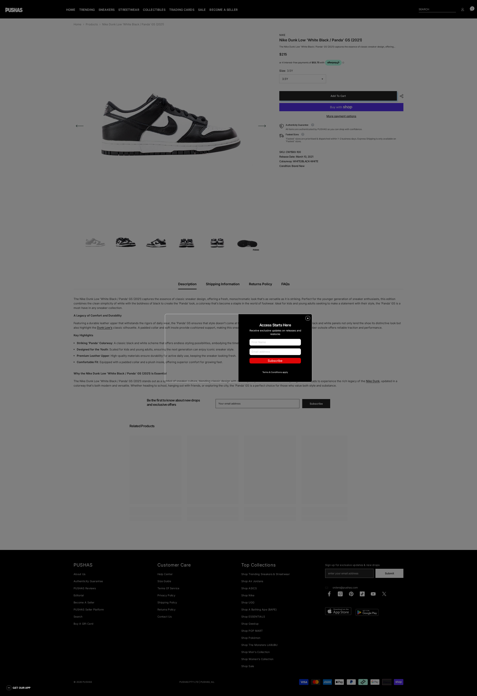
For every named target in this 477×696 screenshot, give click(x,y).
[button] (18, 687)
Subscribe (275, 366)
